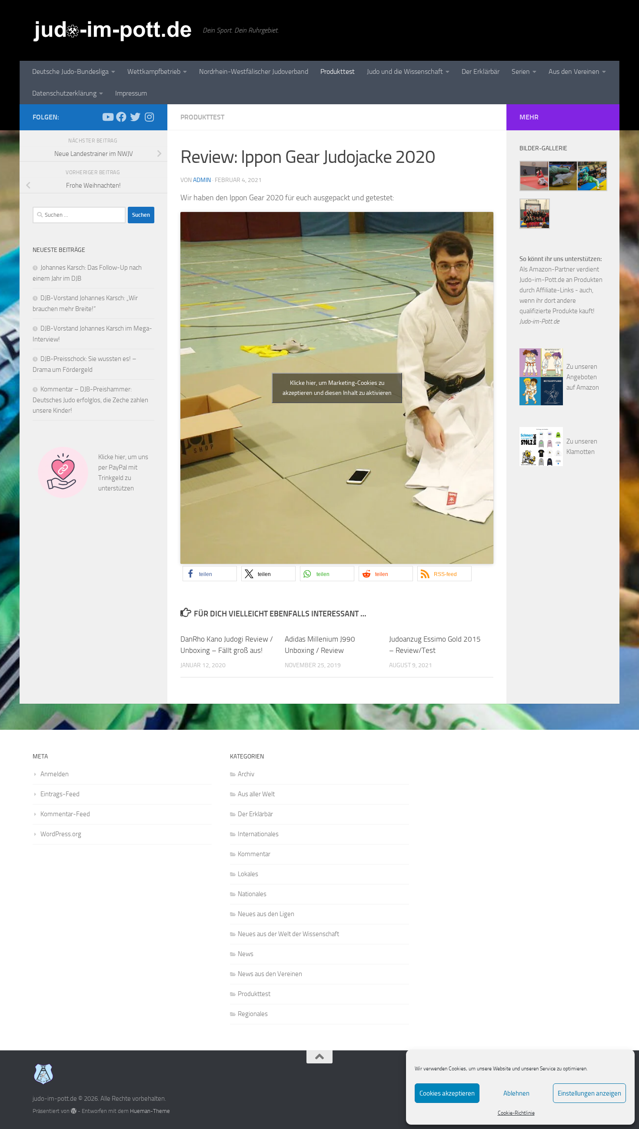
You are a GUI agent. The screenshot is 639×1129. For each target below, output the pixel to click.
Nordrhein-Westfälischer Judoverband (253, 71)
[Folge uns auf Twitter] (135, 117)
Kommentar (254, 854)
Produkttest (337, 71)
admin (202, 180)
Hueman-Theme (150, 1111)
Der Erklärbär (480, 71)
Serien (521, 71)
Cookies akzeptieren (447, 1093)
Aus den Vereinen (574, 71)
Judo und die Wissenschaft (405, 71)
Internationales (258, 834)
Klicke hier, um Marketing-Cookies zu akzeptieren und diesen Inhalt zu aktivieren (337, 388)
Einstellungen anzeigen (589, 1093)
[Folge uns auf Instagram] (149, 117)
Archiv (246, 774)
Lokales (248, 874)
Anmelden (54, 774)
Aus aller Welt (256, 794)
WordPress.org (60, 834)
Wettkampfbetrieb (153, 71)
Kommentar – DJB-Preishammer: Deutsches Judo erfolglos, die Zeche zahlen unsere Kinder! (90, 399)
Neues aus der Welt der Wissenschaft (288, 934)
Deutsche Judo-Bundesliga (70, 71)
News (245, 954)
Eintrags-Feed (60, 794)
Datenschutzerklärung (64, 93)
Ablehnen (516, 1093)
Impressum (131, 93)
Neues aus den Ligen (266, 914)
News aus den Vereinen (270, 974)
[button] (210, 573)
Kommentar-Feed (65, 814)
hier (120, 457)
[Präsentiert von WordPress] (74, 1111)
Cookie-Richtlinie (516, 1113)
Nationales (252, 894)
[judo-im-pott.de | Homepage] (113, 30)
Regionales (253, 1014)
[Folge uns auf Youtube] (107, 117)
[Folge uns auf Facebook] (121, 117)
